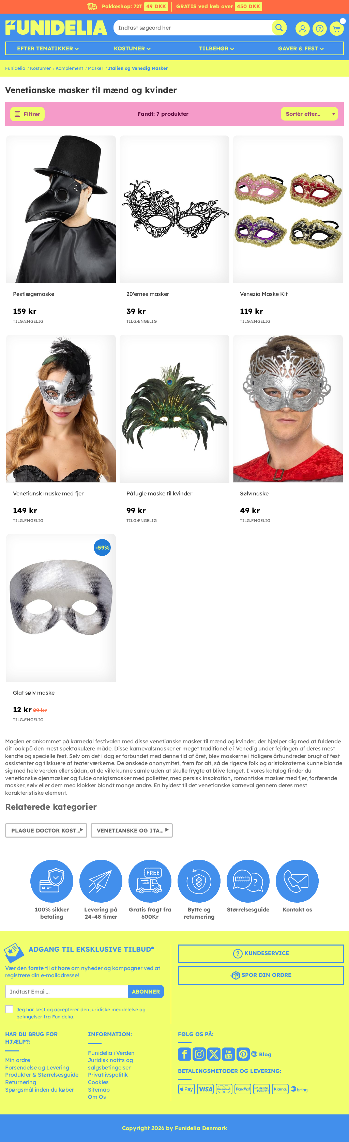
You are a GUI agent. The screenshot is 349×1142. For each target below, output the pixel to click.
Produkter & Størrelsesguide (41, 1074)
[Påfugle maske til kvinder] (174, 409)
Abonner (146, 991)
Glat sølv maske (34, 692)
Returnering (20, 1082)
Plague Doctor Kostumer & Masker (49, 830)
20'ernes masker (147, 293)
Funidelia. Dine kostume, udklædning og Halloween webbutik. (56, 27)
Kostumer (129, 48)
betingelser (29, 1017)
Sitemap (99, 1089)
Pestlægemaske (33, 293)
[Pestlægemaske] (61, 210)
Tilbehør (213, 48)
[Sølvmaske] (288, 409)
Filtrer (32, 114)
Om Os (97, 1096)
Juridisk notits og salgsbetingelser (110, 1064)
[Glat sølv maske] (61, 608)
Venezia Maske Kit (264, 293)
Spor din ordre (265, 974)
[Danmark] (184, 1054)
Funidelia (15, 68)
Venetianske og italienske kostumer (135, 830)
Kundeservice (266, 953)
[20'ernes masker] (174, 210)
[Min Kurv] (337, 28)
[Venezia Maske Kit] (288, 210)
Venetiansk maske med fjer (48, 493)
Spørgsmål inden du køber (39, 1089)
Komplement (69, 68)
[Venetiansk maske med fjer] (61, 409)
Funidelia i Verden (111, 1052)
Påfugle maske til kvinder (159, 493)
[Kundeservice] (320, 28)
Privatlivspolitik (108, 1074)
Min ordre (17, 1060)
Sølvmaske (254, 493)
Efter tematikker (45, 48)
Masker (95, 68)
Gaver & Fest (298, 48)
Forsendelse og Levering (37, 1067)
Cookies (98, 1082)
